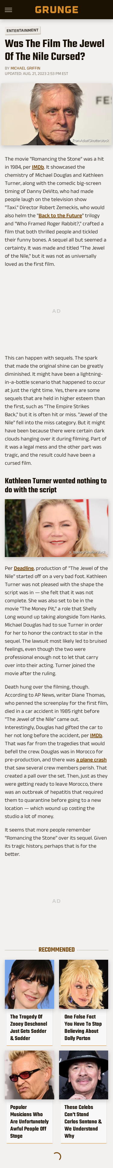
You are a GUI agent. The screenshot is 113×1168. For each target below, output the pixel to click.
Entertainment (23, 30)
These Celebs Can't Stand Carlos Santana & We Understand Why (83, 1122)
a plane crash (91, 760)
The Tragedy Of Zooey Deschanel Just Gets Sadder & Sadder (28, 1027)
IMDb (38, 167)
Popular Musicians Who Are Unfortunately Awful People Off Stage (29, 1122)
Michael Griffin (25, 68)
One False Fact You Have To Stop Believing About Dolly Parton (83, 1027)
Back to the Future (60, 215)
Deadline (24, 568)
